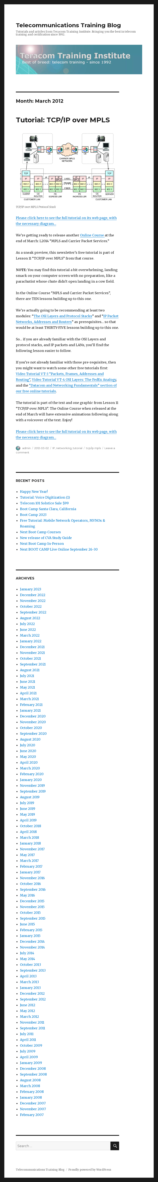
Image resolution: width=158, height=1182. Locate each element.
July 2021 (27, 676)
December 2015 (32, 901)
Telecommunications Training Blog (68, 25)
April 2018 (28, 832)
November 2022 (32, 601)
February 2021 (31, 705)
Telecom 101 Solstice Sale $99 (44, 503)
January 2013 (30, 988)
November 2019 (32, 785)
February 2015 (31, 930)
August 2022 (30, 618)
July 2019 (27, 803)
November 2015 (32, 907)
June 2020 (28, 751)
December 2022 (32, 595)
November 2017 (32, 849)
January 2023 (30, 589)
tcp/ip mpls (93, 448)
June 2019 (27, 809)
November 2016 (32, 878)
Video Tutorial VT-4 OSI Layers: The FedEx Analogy (74, 379)
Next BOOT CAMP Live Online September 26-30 (59, 549)
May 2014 (27, 959)
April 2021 (28, 693)
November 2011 (32, 1022)
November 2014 (32, 947)
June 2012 (27, 1005)
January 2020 (31, 780)
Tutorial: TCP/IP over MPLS (63, 120)
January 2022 (30, 641)
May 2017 (27, 855)
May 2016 (27, 895)
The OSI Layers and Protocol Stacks (63, 316)
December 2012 (32, 993)
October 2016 (30, 884)
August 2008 (30, 1080)
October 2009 (31, 1045)
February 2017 (31, 866)
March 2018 (29, 837)
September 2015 (32, 918)
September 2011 (32, 1028)
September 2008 (33, 1074)
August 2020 (30, 739)
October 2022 (31, 606)
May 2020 (28, 757)
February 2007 (32, 1115)
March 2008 (30, 1086)
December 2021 (32, 647)
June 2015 (27, 924)
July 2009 (27, 1051)
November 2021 (32, 653)
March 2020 (30, 768)
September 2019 (33, 791)
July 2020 (27, 745)
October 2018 (30, 826)
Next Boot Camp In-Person (42, 543)
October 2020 (31, 728)
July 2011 (27, 1034)
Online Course (92, 235)
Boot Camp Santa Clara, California (48, 509)
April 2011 (28, 1040)
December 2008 (33, 1068)
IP (53, 448)
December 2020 (33, 716)
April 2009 (29, 1057)
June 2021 (27, 681)
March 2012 (29, 1016)
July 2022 (27, 624)
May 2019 (27, 814)
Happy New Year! (34, 492)
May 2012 (27, 1011)
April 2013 (28, 976)
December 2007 (33, 1103)
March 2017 (29, 861)
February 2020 (32, 774)
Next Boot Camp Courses (40, 532)
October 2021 (30, 658)
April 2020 (29, 762)
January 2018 (30, 843)
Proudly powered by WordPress (89, 1169)
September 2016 (33, 889)
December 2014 (32, 941)
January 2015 (30, 936)
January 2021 (30, 710)
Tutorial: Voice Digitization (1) (45, 497)
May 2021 (27, 687)
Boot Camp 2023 (33, 515)
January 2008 (31, 1097)
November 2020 (33, 722)
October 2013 (30, 965)
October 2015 (30, 913)
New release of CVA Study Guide (46, 538)
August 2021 (30, 670)
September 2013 (33, 970)
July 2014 (27, 953)
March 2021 (29, 699)
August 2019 (30, 797)
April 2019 (28, 820)
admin (26, 448)
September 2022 (33, 612)
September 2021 (33, 664)
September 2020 (33, 733)
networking (64, 448)
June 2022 (28, 630)
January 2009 (31, 1063)
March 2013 (29, 982)
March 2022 (30, 635)
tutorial (77, 448)
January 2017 (30, 872)
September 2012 (33, 999)
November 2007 (33, 1109)
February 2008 (32, 1092)
